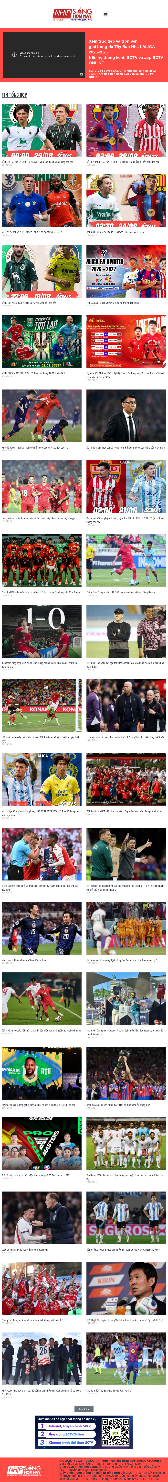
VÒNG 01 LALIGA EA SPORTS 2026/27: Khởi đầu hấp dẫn (29, 302)
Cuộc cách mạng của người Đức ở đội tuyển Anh (25, 1249)
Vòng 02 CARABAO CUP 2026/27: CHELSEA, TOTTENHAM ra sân (32, 232)
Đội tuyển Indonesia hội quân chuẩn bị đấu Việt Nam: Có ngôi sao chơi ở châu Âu (41, 1030)
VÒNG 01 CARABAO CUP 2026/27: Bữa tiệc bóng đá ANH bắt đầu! (33, 373)
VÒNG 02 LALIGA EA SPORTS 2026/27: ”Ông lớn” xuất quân (115, 232)
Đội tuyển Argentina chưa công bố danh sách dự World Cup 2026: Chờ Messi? (123, 1249)
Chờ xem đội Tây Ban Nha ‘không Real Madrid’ (109, 1390)
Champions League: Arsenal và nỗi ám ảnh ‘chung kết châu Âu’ (32, 1320)
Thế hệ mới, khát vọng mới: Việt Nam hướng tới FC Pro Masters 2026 (35, 1175)
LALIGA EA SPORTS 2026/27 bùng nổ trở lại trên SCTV (112, 302)
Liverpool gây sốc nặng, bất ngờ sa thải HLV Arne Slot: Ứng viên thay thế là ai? (125, 737)
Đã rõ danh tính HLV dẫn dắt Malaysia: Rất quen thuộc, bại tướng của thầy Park (125, 447)
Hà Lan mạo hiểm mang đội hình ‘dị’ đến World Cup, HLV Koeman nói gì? (121, 960)
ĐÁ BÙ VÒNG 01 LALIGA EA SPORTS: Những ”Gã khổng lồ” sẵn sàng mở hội (122, 161)
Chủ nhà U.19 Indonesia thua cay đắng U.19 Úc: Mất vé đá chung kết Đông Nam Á (41, 592)
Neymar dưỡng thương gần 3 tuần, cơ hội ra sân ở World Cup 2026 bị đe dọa (38, 1104)
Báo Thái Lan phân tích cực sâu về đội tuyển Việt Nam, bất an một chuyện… (39, 518)
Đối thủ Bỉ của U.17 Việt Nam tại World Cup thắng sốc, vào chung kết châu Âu (124, 811)
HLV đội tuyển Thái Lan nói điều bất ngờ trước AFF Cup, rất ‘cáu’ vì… (35, 447)
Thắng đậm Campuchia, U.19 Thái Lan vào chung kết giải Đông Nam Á (120, 592)
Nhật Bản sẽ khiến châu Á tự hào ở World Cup (24, 960)
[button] (105, 14)
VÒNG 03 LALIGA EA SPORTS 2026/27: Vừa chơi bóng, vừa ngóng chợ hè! (37, 161)
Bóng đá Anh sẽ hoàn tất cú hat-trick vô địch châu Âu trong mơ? (118, 1104)
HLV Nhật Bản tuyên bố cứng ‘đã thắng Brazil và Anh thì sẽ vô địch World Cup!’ (124, 1320)
